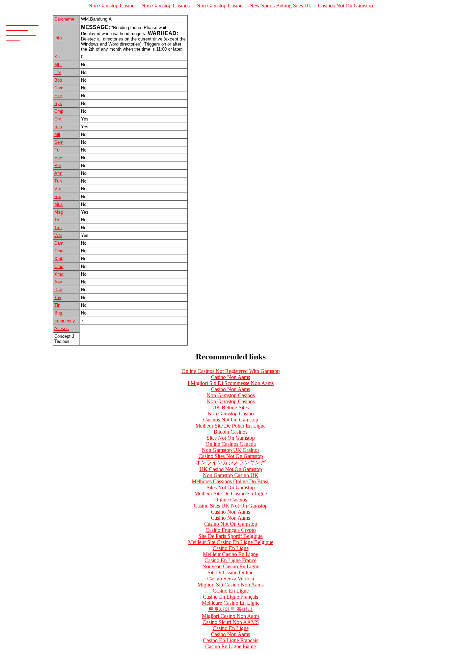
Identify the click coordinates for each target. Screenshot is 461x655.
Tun (58, 181)
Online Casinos (230, 499)
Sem (58, 142)
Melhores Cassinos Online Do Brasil (231, 481)
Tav (57, 297)
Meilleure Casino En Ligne (231, 603)
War (58, 235)
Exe (58, 95)
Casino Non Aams (230, 377)
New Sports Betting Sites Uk (280, 5)
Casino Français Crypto (231, 530)
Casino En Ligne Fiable (230, 646)
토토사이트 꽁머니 (230, 609)
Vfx (57, 188)
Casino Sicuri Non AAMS (230, 622)
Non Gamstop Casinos (165, 5)
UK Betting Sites (230, 407)
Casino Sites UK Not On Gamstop (231, 506)
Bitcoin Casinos (230, 432)
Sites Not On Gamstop (231, 438)
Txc (58, 227)
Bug (58, 313)
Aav (58, 281)
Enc (58, 157)
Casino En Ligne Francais (230, 640)
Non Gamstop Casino (111, 5)
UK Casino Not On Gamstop (230, 469)
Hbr (57, 72)
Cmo (58, 250)
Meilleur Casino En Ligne (230, 554)
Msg (58, 212)
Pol (57, 165)
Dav (58, 289)
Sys (58, 103)
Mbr (58, 64)
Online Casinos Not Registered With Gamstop (231, 371)
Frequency (64, 320)
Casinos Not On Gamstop (345, 5)
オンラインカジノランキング (230, 462)
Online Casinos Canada (231, 444)
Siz (57, 56)
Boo (58, 80)
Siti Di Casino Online (230, 572)
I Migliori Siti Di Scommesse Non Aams (231, 383)
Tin (57, 305)
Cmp (58, 111)
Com (58, 87)
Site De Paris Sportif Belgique (230, 536)
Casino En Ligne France (230, 560)
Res (58, 126)
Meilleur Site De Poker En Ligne (230, 426)
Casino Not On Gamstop (230, 524)
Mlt (57, 134)
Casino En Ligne (231, 548)
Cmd (58, 266)
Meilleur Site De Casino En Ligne (230, 493)
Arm (58, 173)
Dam (58, 243)
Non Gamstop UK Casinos (231, 450)
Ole (57, 118)
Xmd (58, 274)
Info (58, 37)
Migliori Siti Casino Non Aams (230, 585)
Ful (57, 150)
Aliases (61, 328)
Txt (57, 219)
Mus (58, 204)
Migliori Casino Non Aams (231, 616)
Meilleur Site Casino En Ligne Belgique (230, 542)
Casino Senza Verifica (230, 578)
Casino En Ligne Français (230, 597)
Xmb (58, 258)
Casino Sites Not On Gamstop (230, 456)
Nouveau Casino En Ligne (230, 566)
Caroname (64, 19)
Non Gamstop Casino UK (231, 475)
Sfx (57, 196)
